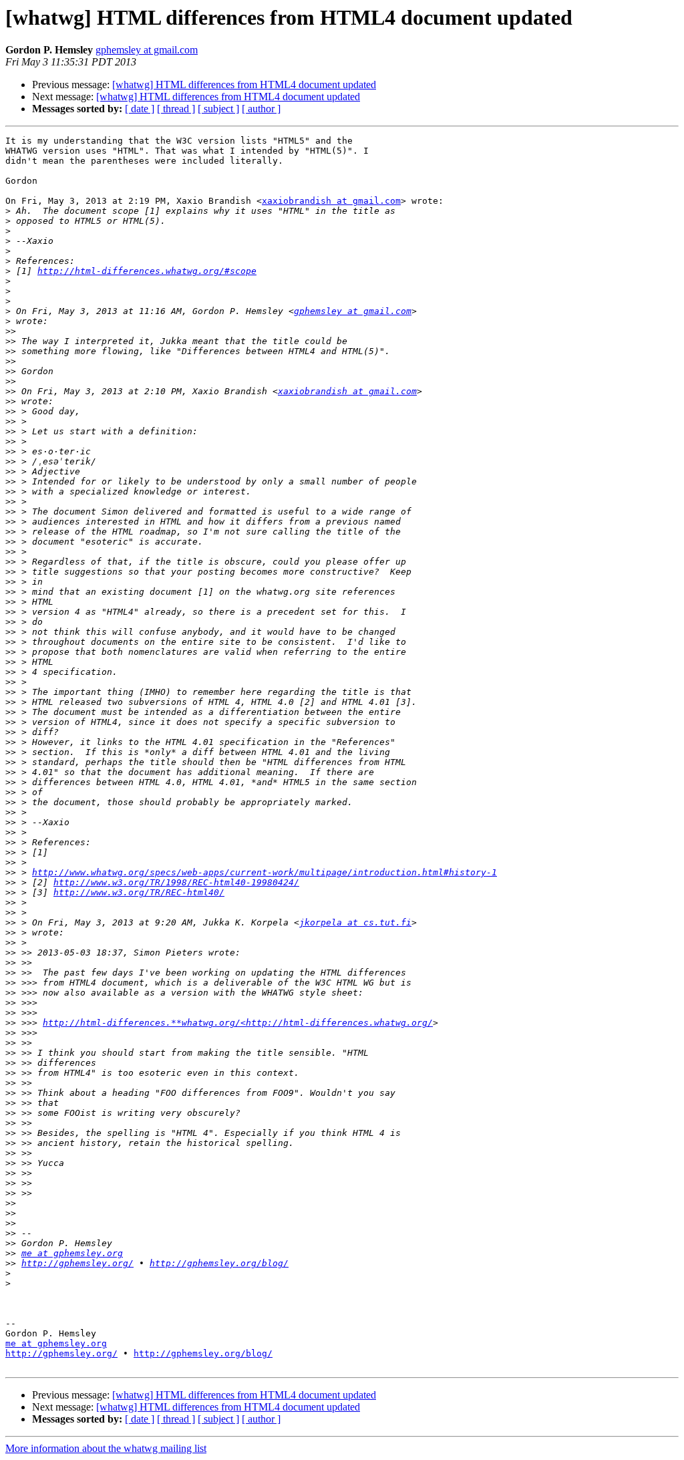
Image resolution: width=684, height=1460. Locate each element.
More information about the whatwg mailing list (105, 1448)
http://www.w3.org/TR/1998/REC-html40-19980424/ (176, 882)
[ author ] (261, 108)
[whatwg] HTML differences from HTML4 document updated (244, 84)
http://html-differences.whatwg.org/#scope (146, 271)
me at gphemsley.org (72, 1253)
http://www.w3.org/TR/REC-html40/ (138, 892)
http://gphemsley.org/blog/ (219, 1263)
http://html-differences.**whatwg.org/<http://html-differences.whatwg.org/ (238, 1023)
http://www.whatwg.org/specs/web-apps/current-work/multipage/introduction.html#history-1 (264, 872)
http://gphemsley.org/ (77, 1263)
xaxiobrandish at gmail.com (331, 201)
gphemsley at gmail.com (147, 49)
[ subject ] (218, 108)
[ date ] (139, 108)
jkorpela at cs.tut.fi (355, 922)
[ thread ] (176, 108)
